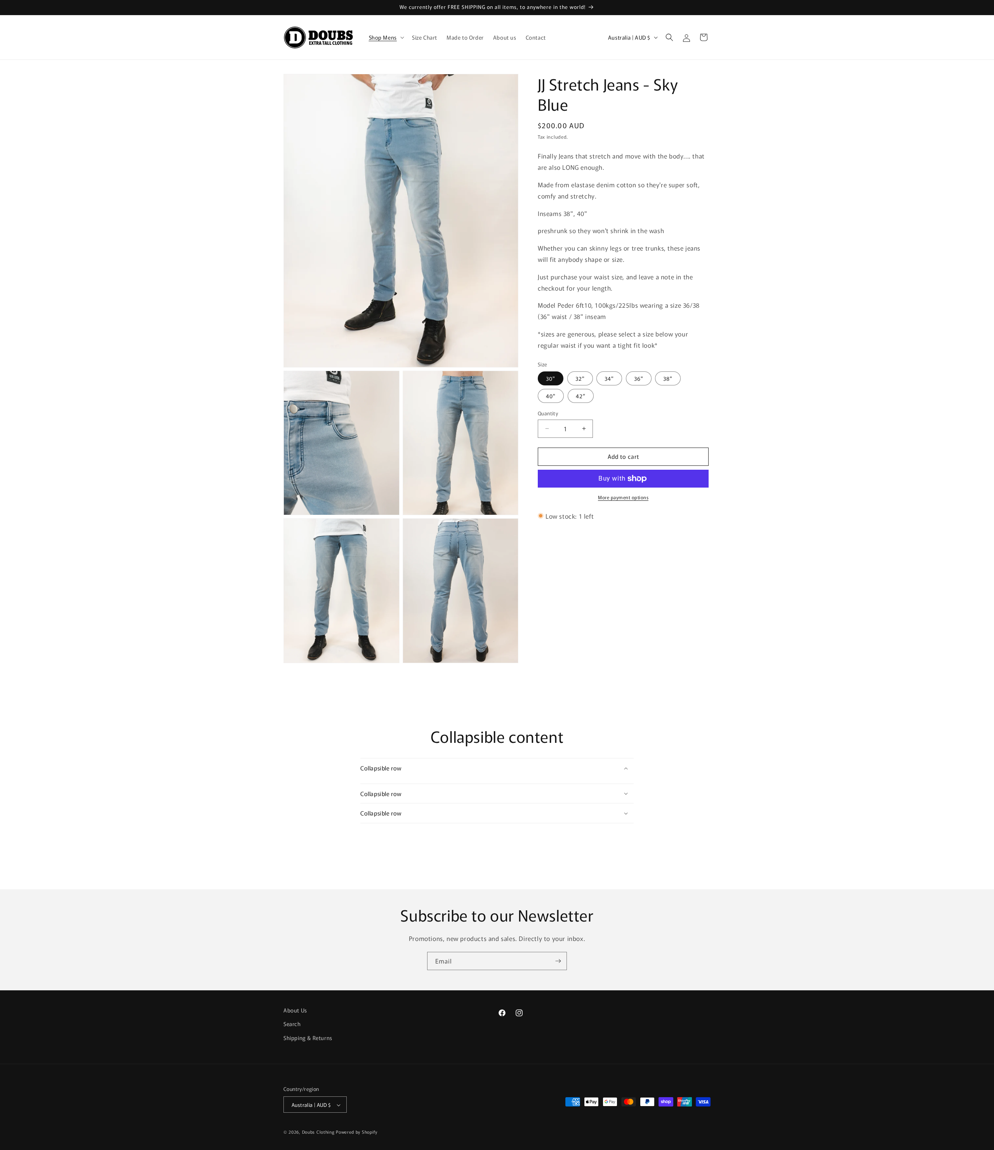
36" (638, 378)
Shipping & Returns (307, 1037)
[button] (385, 37)
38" (668, 378)
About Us (295, 1010)
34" (609, 378)
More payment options (623, 497)
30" (550, 378)
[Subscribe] (558, 961)
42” (581, 396)
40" (551, 396)
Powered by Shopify (356, 1132)
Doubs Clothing (318, 1132)
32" (580, 378)
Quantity (548, 413)
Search (292, 1024)
